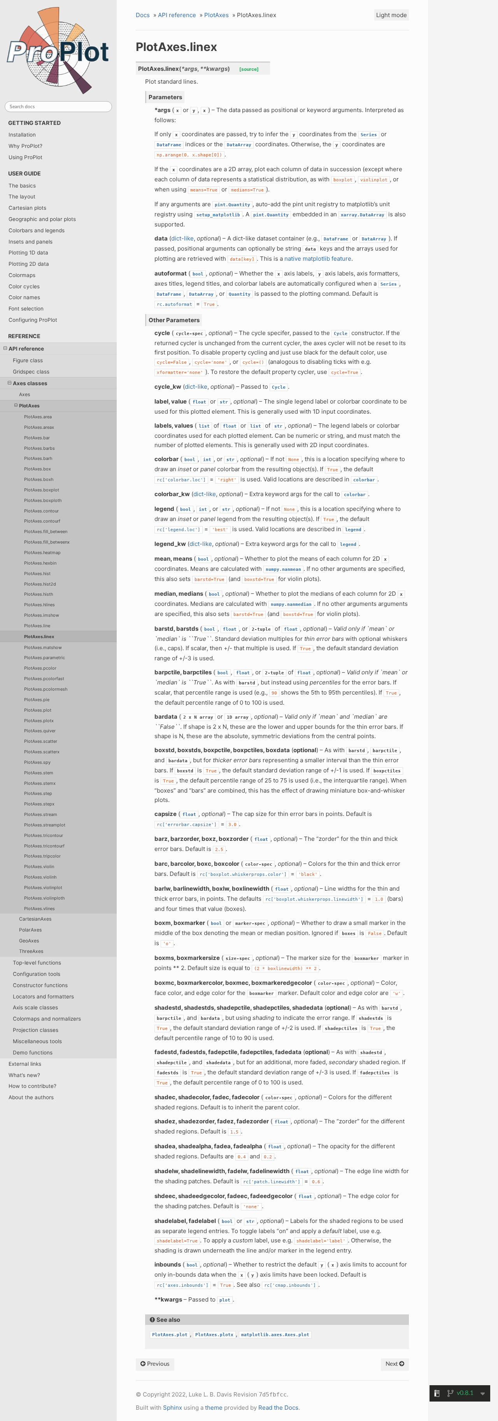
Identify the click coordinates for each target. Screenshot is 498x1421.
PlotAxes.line (37, 625)
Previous (158, 1364)
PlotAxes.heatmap (42, 552)
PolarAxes (30, 930)
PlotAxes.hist (37, 573)
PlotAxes (29, 406)
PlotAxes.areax (39, 427)
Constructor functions (40, 985)
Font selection (26, 308)
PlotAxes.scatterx (42, 751)
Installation (22, 135)
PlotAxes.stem (38, 772)
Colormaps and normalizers (47, 1019)
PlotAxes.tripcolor (42, 856)
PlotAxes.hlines (39, 604)
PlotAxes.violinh (40, 877)
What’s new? (24, 1075)
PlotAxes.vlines (39, 908)
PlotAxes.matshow (43, 647)
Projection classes (35, 1030)
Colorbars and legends (37, 230)
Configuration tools (36, 974)
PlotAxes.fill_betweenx (47, 542)
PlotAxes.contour (41, 511)
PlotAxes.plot (37, 710)
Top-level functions (37, 963)
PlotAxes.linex (39, 636)
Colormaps (22, 275)
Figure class (28, 360)
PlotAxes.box (37, 469)
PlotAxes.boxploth (42, 500)
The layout (22, 196)
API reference (26, 349)
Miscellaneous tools (37, 1041)
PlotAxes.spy (37, 762)
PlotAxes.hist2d (40, 584)
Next (392, 1364)
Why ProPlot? (25, 146)
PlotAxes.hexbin (40, 563)
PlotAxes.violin (39, 866)
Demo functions (33, 1052)
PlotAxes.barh (38, 458)
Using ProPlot (25, 157)
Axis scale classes (35, 1007)
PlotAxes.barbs (39, 448)
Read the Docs (278, 1407)
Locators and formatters (43, 996)
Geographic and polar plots (42, 219)
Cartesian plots (27, 208)
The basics (22, 185)
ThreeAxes (31, 951)
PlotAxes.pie (36, 699)
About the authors (31, 1097)
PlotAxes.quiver (40, 730)
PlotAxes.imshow (41, 615)
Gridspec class (31, 371)
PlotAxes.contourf (42, 521)
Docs (143, 15)
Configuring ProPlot (33, 320)
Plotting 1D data (28, 252)
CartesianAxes (35, 919)
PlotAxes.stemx (40, 783)
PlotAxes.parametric (44, 657)
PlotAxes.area (38, 416)
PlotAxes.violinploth (44, 898)
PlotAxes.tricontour (43, 835)
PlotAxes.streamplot (44, 825)
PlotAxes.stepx (39, 804)
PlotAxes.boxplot (41, 490)
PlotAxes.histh (38, 594)
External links (25, 1064)
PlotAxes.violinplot (43, 887)
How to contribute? (32, 1086)
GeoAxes (29, 941)
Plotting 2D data (29, 264)
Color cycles (24, 286)
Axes (24, 394)
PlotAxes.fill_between (45, 531)
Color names (24, 297)
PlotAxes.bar (37, 437)
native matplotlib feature (317, 258)
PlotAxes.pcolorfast (44, 678)
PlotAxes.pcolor (40, 668)
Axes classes (30, 383)
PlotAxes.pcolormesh (45, 689)
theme (214, 1407)
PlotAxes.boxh (38, 479)
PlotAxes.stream (40, 814)
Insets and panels (31, 242)
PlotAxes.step (38, 793)
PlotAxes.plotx (39, 720)
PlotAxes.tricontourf (44, 846)
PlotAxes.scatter (40, 741)
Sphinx (172, 1407)
